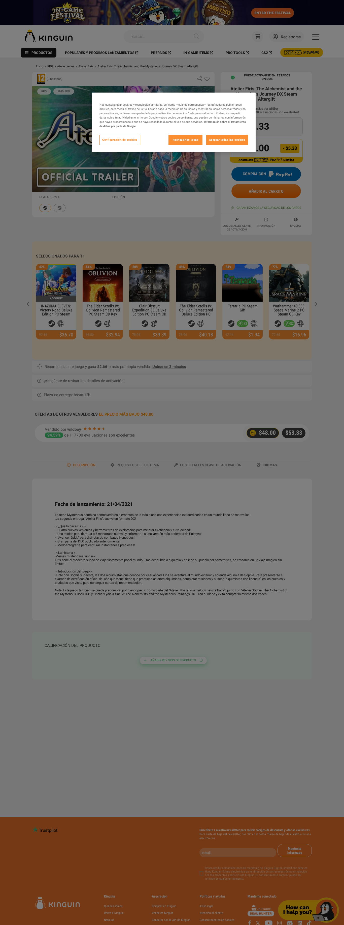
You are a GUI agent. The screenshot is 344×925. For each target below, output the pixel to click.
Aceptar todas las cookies (227, 139)
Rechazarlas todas (186, 139)
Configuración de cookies (119, 139)
